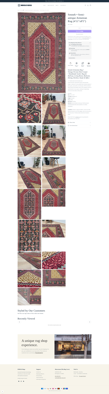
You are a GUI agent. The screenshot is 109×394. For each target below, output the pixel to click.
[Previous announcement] (18, 1)
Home (18, 10)
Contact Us (38, 372)
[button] (85, 5)
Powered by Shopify (58, 390)
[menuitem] (45, 5)
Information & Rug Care (41, 379)
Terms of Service (39, 377)
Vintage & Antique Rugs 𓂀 (29, 10)
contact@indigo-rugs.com (60, 377)
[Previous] (19, 322)
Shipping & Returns (72, 57)
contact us (77, 117)
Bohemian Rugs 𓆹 (36, 10)
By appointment (82, 376)
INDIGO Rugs (53, 390)
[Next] (89, 322)
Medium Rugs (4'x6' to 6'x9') (44, 10)
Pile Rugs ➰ (22, 10)
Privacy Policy (39, 375)
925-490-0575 (57, 376)
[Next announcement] (91, 1)
